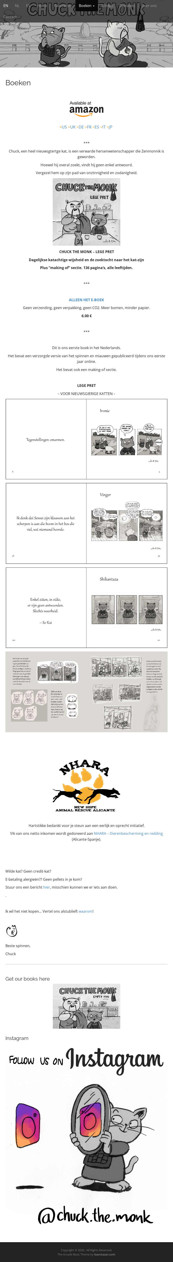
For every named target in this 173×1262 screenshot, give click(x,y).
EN (5, 5)
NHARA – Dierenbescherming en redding (128, 833)
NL (17, 5)
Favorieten (63, 5)
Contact (10, 16)
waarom (86, 911)
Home (42, 5)
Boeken (85, 5)
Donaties (127, 5)
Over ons (149, 5)
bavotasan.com (104, 1254)
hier (46, 887)
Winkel (107, 5)
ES (28, 5)
